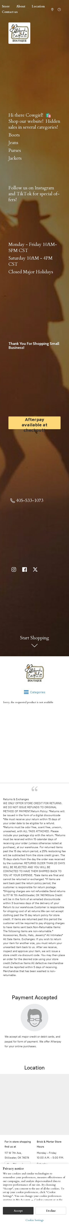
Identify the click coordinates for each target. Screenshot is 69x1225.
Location (38, 6)
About (20, 6)
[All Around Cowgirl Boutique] (34, 673)
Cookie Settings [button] (34, 1220)
